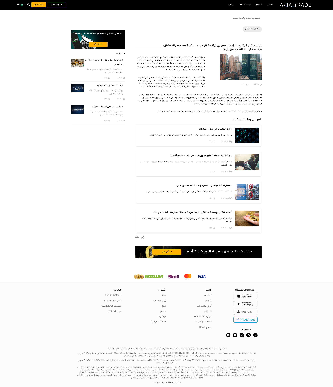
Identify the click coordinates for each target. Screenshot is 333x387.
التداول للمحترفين (252, 29)
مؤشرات (162, 317)
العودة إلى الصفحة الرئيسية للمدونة (246, 18)
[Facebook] (248, 335)
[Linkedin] (228, 335)
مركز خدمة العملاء (203, 317)
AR (18, 5)
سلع (164, 306)
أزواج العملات (159, 301)
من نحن (208, 295)
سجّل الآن (167, 252)
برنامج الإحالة (205, 327)
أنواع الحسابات (204, 306)
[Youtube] (235, 335)
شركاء (209, 301)
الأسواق (162, 290)
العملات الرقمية (158, 322)
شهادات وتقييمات (202, 322)
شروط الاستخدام (112, 301)
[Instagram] (242, 335)
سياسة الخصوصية (111, 306)
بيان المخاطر (114, 311)
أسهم (163, 311)
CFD (164, 295)
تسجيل (208, 311)
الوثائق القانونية (113, 295)
